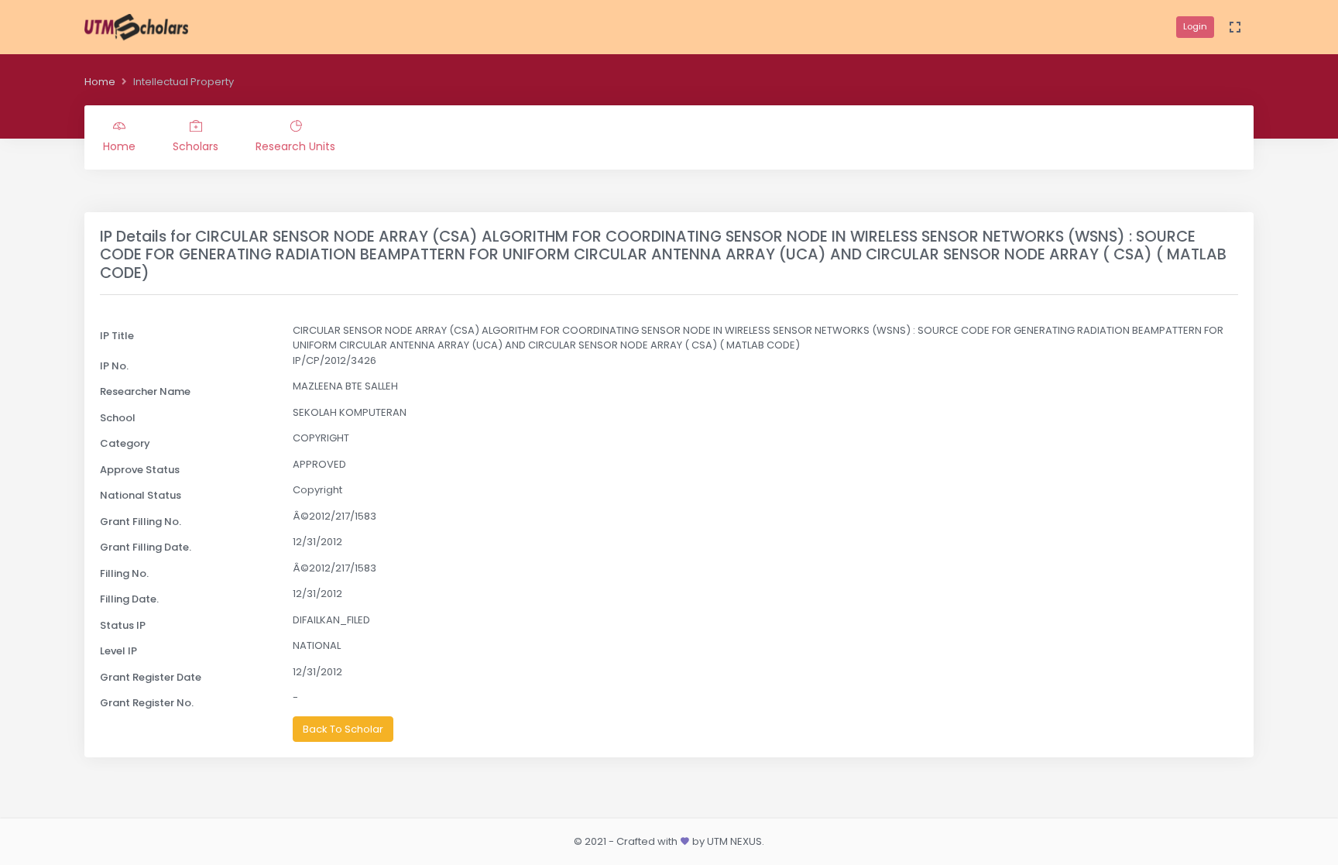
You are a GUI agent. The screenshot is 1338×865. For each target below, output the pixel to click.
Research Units (295, 146)
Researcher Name (145, 391)
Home (99, 81)
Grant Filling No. (140, 521)
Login (1195, 26)
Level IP (118, 651)
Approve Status (140, 469)
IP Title (117, 335)
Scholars (195, 146)
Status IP (123, 625)
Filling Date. (129, 599)
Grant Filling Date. (145, 547)
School (118, 417)
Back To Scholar (343, 729)
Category (125, 443)
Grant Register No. (147, 702)
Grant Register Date (150, 677)
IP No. (114, 366)
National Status (140, 495)
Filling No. (124, 573)
